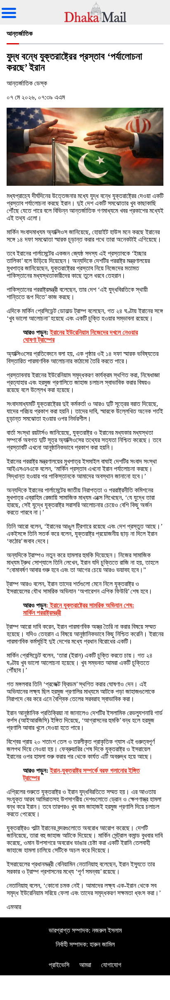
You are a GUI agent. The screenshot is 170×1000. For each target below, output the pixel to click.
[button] (12, 7)
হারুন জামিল (102, 944)
